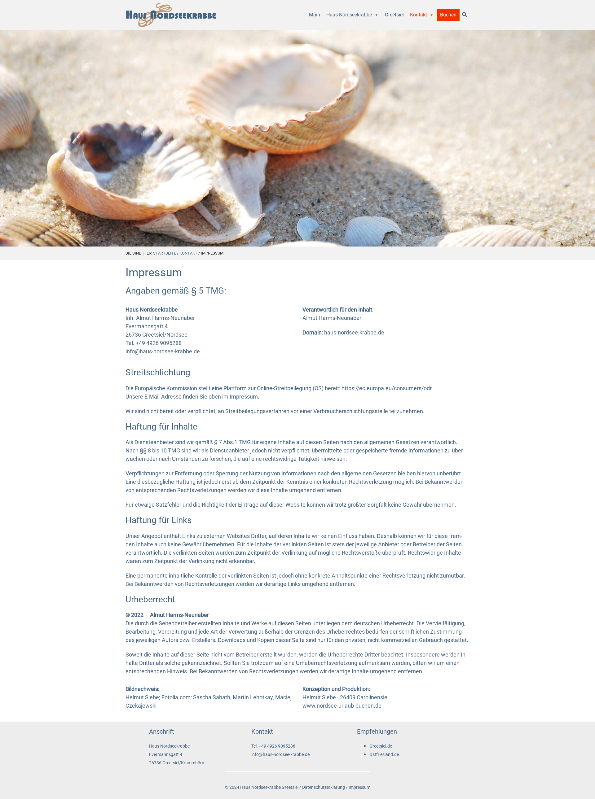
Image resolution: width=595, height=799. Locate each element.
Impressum (359, 787)
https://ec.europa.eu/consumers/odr (386, 388)
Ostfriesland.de (384, 754)
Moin (314, 15)
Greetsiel (394, 15)
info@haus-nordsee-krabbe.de (163, 351)
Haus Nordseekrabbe (349, 15)
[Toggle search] (464, 15)
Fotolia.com (176, 697)
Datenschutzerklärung (323, 787)
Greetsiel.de (380, 746)
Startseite (164, 253)
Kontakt (418, 15)
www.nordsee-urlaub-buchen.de (341, 705)
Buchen (448, 15)
